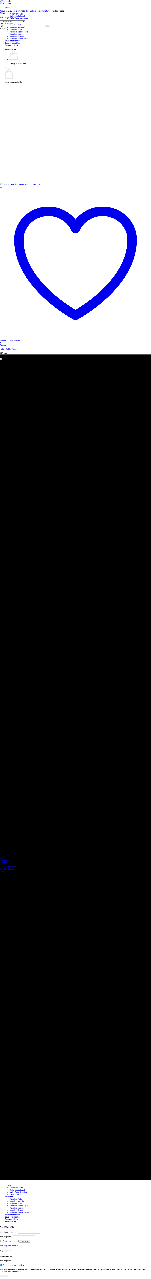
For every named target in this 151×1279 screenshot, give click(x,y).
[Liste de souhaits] (1, 187)
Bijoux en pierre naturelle (18, 11)
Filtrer (47, 26)
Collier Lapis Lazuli (17, 16)
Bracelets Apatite (16, 34)
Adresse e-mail (6, 1256)
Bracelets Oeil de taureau (19, 38)
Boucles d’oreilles (12, 43)
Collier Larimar (15, 1194)
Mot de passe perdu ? (9, 1245)
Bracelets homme (12, 41)
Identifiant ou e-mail (9, 1232)
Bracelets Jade (15, 1199)
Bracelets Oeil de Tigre (18, 32)
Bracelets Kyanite (16, 36)
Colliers (8, 1185)
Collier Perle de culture (18, 18)
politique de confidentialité (11, 1271)
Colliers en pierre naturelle (40, 11)
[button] (7, 7)
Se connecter (24, 1241)
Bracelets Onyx (15, 29)
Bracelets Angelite (16, 1201)
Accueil (3, 11)
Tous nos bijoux (11, 45)
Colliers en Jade (16, 14)
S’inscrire (4, 1276)
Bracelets (9, 23)
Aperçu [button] (3, 345)
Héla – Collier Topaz (8, 349)
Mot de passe (6, 1237)
